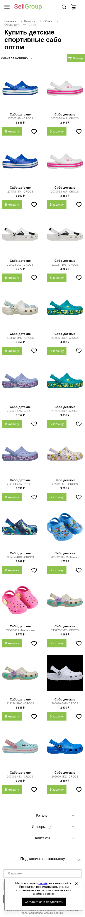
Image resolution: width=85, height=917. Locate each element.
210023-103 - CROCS (20, 264)
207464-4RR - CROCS (20, 557)
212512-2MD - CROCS (20, 337)
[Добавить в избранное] (34, 131)
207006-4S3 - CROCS (20, 776)
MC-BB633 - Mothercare (20, 630)
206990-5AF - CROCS (65, 703)
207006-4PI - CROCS (20, 191)
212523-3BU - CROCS (64, 337)
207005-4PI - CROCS (20, 118)
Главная (10, 21)
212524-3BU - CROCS (64, 411)
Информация (42, 827)
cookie (43, 883)
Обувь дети (12, 24)
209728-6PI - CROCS (65, 484)
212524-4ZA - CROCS (20, 484)
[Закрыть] (76, 883)
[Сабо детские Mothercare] (65, 529)
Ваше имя (15, 873)
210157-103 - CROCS (65, 264)
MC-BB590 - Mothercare (65, 557)
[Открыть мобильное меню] (7, 7)
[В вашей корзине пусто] (73, 7)
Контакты (42, 838)
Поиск (64, 7)
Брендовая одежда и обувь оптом (28, 7)
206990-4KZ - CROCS (65, 776)
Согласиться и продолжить (44, 901)
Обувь (47, 21)
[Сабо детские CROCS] (20, 90)
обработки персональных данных (42, 913)
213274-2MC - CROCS (20, 703)
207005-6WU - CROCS (65, 118)
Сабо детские (20, 114)
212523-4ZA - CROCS (20, 411)
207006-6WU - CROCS (65, 191)
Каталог (29, 21)
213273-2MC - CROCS (65, 630)
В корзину (12, 131)
